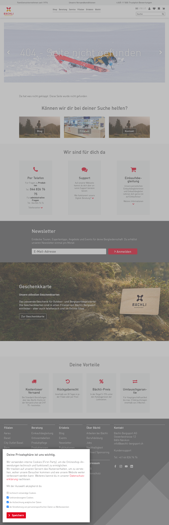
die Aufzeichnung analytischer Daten (25, 502)
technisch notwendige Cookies (22, 493)
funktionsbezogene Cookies (21, 497)
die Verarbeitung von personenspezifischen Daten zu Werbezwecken (39, 507)
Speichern (18, 515)
